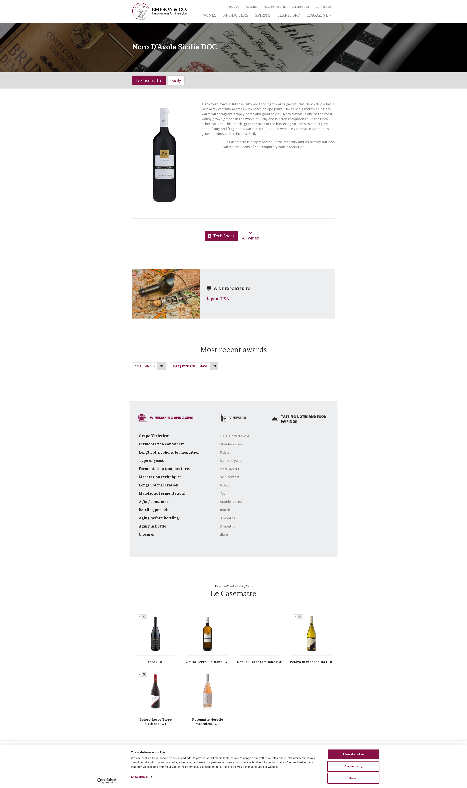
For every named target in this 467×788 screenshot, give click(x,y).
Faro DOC (155, 662)
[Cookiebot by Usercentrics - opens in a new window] (107, 781)
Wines (210, 15)
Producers (235, 15)
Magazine (317, 15)
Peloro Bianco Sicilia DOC (311, 662)
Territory (288, 15)
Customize (351, 766)
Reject (353, 778)
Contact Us (323, 6)
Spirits (262, 15)
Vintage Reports (274, 6)
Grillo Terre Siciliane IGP (207, 662)
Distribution (300, 6)
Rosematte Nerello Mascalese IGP (207, 721)
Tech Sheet (223, 236)
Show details (139, 776)
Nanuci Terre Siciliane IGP (259, 662)
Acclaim (251, 6)
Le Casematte (149, 80)
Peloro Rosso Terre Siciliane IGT (156, 721)
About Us (233, 6)
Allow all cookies (353, 754)
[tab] (166, 417)
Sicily (176, 80)
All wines (250, 238)
